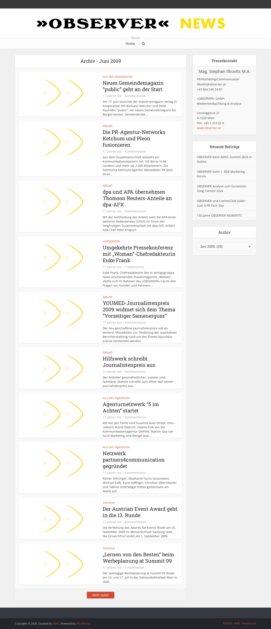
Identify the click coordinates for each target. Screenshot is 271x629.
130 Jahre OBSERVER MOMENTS (219, 215)
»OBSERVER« (111, 241)
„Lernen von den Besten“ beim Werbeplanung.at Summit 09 (138, 557)
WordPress (83, 623)
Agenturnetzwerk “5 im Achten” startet (131, 407)
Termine (109, 503)
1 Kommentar (134, 267)
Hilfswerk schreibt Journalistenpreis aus (129, 361)
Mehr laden (100, 595)
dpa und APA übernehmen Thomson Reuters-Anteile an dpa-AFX (137, 198)
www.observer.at (209, 128)
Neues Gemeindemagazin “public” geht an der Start (133, 86)
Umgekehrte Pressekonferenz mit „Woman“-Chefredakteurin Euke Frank (139, 254)
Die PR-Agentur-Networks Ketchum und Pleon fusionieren (134, 138)
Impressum (249, 623)
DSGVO (227, 623)
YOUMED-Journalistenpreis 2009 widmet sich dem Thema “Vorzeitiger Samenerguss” (139, 309)
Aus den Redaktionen (118, 77)
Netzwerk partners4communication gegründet (134, 459)
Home (130, 43)
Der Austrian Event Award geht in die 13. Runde (140, 512)
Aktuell (107, 126)
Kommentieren (135, 96)
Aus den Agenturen (116, 398)
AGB (237, 623)
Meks (56, 623)
